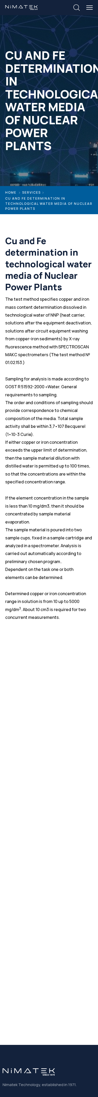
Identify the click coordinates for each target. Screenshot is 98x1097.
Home (10, 192)
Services (31, 192)
